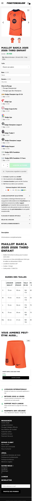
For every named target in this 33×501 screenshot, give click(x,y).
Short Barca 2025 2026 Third (11, 371)
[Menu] (4, 3)
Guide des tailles (6, 432)
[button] (7, 164)
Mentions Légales (6, 462)
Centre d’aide (5, 423)
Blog (2, 438)
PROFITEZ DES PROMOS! (11, 491)
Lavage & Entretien (7, 425)
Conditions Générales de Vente (10, 455)
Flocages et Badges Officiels (10, 215)
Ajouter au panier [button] (15, 377)
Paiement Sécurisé (7, 436)
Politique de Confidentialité (9, 457)
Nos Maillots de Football (9, 429)
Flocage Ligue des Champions (12, 91)
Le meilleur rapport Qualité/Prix (12, 196)
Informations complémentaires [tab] (11, 237)
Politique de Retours (7, 459)
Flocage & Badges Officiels (9, 427)
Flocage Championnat (9, 88)
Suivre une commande (8, 447)
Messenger (4, 471)
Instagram (4, 468)
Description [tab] (5, 232)
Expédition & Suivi (6, 434)
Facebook (4, 469)
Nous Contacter (6, 449)
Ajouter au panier (20, 165)
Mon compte (5, 444)
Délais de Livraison (7, 219)
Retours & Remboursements (10, 223)
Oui (6, 97)
